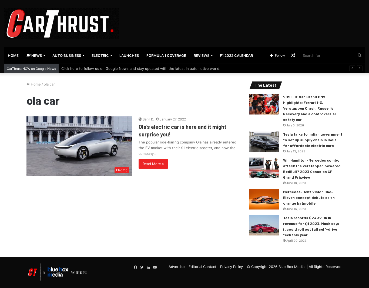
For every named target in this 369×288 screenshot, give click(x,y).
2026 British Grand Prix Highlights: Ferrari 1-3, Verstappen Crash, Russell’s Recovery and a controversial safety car (309, 108)
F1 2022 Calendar (236, 55)
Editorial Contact (202, 266)
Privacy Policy (231, 266)
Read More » (153, 164)
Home (13, 55)
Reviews (201, 55)
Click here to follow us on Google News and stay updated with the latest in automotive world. (140, 68)
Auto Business (66, 55)
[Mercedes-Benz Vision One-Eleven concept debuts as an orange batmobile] (264, 199)
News (36, 55)
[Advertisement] (246, 17)
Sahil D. (148, 119)
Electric (100, 55)
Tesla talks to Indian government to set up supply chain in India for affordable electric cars (312, 140)
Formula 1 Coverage (166, 55)
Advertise (177, 266)
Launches (129, 55)
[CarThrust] (61, 23)
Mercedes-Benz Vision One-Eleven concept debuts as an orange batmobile (309, 197)
